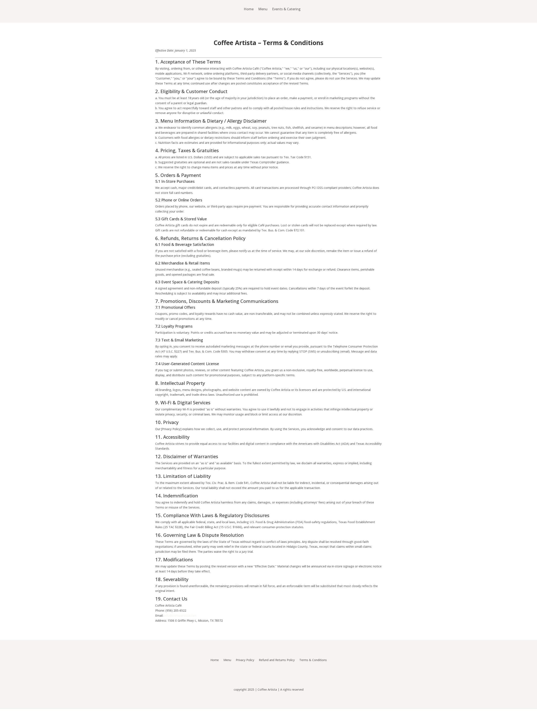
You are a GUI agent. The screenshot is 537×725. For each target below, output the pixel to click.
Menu (262, 9)
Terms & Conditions (313, 660)
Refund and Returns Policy (277, 660)
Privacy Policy (245, 660)
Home (249, 9)
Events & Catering (286, 9)
